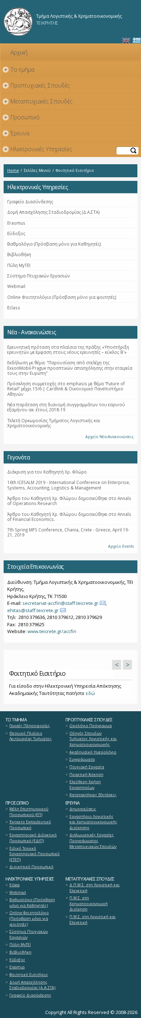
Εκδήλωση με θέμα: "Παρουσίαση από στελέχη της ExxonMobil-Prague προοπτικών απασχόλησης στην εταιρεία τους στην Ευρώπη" (69, 368)
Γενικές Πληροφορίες (29, 725)
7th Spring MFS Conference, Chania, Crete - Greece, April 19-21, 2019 (68, 532)
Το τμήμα (19, 69)
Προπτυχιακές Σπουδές (37, 85)
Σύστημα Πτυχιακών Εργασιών (38, 276)
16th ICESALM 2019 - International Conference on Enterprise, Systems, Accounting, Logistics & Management (68, 484)
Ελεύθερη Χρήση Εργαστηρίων (85, 784)
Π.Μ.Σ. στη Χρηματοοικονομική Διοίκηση (88, 903)
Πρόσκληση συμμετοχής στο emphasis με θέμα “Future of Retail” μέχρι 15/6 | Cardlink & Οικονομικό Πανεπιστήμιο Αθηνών (66, 389)
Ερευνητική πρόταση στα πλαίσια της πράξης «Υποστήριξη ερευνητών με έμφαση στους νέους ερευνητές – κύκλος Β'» (68, 349)
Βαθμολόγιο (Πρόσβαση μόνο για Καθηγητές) (54, 244)
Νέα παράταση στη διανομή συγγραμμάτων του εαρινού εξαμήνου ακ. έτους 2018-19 (66, 407)
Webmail (16, 286)
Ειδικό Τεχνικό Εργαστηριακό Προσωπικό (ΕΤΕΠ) (34, 854)
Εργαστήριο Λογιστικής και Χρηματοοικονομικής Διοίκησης (93, 822)
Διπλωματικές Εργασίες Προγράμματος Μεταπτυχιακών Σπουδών (92, 840)
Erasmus (16, 223)
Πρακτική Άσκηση (86, 774)
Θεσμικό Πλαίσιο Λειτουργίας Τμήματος (30, 736)
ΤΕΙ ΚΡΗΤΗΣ (47, 23)
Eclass (13, 307)
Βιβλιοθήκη (19, 254)
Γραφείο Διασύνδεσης (30, 201)
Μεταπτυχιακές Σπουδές (38, 101)
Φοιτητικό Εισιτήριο (28, 974)
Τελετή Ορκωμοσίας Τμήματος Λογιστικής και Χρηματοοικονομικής (53, 422)
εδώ (90, 693)
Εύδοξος (16, 233)
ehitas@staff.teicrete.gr (33, 610)
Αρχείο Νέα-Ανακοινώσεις (109, 436)
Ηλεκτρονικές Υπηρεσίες (38, 149)
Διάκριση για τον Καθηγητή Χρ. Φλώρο (47, 472)
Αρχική (18, 52)
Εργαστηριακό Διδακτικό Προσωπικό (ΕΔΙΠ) (33, 837)
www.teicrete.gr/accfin (51, 631)
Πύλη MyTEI (18, 265)
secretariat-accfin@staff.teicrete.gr (60, 603)
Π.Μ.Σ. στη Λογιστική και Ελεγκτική (92, 919)
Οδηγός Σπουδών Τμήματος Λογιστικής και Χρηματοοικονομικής (93, 739)
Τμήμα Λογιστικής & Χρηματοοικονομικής (79, 16)
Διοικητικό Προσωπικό (31, 866)
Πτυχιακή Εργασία (86, 766)
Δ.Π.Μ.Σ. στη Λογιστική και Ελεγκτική (94, 887)
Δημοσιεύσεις (82, 808)
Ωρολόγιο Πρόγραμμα (90, 725)
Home (13, 170)
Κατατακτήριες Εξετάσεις (92, 794)
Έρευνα (17, 133)
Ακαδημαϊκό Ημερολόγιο (92, 752)
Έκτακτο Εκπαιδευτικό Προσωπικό (30, 824)
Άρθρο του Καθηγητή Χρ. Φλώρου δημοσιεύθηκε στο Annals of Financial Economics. (69, 516)
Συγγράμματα (82, 759)
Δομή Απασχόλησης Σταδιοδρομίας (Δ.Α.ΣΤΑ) (53, 212)
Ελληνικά (136, 41)
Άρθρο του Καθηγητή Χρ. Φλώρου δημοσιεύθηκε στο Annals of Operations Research (69, 500)
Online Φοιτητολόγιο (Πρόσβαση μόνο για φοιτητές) (61, 297)
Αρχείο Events (121, 546)
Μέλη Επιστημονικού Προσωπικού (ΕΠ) (28, 811)
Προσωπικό (22, 117)
